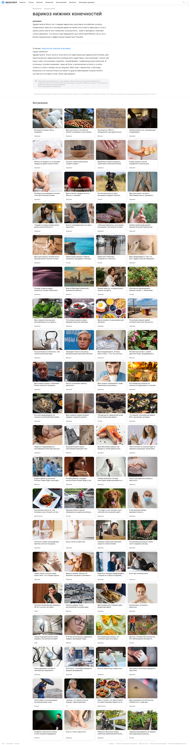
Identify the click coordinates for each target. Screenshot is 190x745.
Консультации (37, 8)
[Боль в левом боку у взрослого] (111, 662)
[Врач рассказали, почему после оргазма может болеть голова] (47, 250)
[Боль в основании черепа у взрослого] (79, 376)
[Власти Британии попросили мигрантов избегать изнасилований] (79, 281)
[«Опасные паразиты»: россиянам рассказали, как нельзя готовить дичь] (111, 218)
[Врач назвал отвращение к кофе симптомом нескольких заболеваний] (111, 376)
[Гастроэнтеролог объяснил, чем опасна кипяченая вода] (47, 345)
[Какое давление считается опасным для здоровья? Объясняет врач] (47, 662)
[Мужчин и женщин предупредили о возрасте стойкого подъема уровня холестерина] (111, 566)
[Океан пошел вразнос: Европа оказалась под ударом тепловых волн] (79, 250)
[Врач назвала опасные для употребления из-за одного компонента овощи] (47, 313)
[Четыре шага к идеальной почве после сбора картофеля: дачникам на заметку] (111, 408)
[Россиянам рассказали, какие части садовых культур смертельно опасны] (142, 535)
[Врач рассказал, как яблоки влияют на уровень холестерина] (79, 123)
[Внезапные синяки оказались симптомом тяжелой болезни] (111, 155)
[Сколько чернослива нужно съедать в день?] (79, 155)
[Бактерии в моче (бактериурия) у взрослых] (142, 662)
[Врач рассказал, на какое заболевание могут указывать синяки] (142, 186)
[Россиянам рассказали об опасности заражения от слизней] (142, 376)
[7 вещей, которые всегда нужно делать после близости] (47, 218)
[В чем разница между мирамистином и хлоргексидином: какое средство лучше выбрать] (142, 503)
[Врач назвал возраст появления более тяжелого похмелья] (47, 376)
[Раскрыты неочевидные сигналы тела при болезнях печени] (47, 186)
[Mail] (3, 2)
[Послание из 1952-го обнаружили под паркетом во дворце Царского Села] (111, 123)
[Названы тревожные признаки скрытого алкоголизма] (111, 535)
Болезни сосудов (49, 8)
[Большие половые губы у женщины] (47, 123)
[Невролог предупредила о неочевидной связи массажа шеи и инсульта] (47, 440)
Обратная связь (143, 743)
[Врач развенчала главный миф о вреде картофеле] (111, 598)
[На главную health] (10, 2)
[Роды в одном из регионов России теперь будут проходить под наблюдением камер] (47, 471)
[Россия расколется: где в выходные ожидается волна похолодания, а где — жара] (111, 186)
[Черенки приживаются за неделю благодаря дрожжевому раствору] (142, 725)
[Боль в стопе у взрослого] (79, 725)
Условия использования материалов (126, 743)
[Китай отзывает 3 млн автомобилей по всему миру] (79, 598)
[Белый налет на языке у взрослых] (142, 598)
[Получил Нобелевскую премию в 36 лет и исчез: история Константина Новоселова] (47, 598)
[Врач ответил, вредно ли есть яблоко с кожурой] (79, 186)
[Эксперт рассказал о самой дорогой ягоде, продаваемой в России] (142, 345)
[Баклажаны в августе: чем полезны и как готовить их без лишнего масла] (47, 503)
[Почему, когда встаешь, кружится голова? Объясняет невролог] (47, 281)
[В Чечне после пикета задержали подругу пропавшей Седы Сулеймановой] (79, 630)
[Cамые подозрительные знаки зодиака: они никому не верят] (47, 630)
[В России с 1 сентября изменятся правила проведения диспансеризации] (79, 662)
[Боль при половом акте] (142, 566)
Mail (3, 743)
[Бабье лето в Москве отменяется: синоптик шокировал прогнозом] (111, 250)
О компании (9, 743)
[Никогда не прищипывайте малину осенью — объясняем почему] (142, 281)
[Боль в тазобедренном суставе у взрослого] (79, 218)
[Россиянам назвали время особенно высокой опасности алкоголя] (142, 313)
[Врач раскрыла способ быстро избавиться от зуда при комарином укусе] (142, 693)
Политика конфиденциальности (177, 743)
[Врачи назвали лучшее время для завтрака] (111, 313)
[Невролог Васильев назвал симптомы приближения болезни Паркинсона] (111, 725)
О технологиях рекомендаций (158, 743)
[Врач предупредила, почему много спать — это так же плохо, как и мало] (111, 345)
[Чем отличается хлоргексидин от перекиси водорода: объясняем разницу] (142, 440)
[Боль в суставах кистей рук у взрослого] (142, 471)
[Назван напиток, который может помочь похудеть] (111, 281)
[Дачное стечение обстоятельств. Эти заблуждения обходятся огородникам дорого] (142, 630)
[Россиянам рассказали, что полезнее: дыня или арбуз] (111, 630)
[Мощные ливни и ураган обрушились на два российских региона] (79, 503)
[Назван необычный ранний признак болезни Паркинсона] (142, 218)
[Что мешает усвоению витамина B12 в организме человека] (142, 408)
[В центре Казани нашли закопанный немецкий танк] (79, 440)
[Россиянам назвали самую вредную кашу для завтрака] (79, 313)
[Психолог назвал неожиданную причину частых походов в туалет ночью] (47, 535)
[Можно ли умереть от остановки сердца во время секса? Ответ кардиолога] (47, 155)
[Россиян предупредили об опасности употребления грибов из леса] (47, 408)
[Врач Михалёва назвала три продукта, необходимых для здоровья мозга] (111, 440)
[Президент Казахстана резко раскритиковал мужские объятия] (79, 345)
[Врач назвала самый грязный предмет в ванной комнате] (79, 408)
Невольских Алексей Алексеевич (56, 48)
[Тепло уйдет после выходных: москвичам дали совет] (47, 693)
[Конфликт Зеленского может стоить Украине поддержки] (47, 725)
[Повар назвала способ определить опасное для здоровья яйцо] (142, 155)
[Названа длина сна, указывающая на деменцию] (142, 123)
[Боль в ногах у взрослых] (79, 535)
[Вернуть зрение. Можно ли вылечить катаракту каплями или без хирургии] (79, 566)
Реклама (16, 743)
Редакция (111, 743)
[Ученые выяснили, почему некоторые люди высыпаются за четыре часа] (111, 471)
